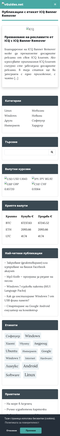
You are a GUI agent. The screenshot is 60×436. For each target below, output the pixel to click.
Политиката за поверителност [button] (22, 422)
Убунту (24, 343)
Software (13, 375)
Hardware (46, 358)
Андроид (40, 343)
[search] (52, 152)
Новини (37, 115)
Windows (10, 115)
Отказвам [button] (11, 430)
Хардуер (37, 125)
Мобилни (38, 110)
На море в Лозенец (19, 403)
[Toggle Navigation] (55, 4)
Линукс (12, 366)
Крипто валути (16, 205)
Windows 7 (13, 358)
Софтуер (38, 120)
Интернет (12, 125)
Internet (30, 358)
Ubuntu (11, 351)
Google (46, 351)
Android (30, 365)
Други (8, 120)
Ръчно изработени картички (27, 409)
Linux (8, 110)
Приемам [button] (31, 430)
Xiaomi (10, 343)
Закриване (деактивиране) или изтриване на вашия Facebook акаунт (26, 267)
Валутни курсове (18, 169)
